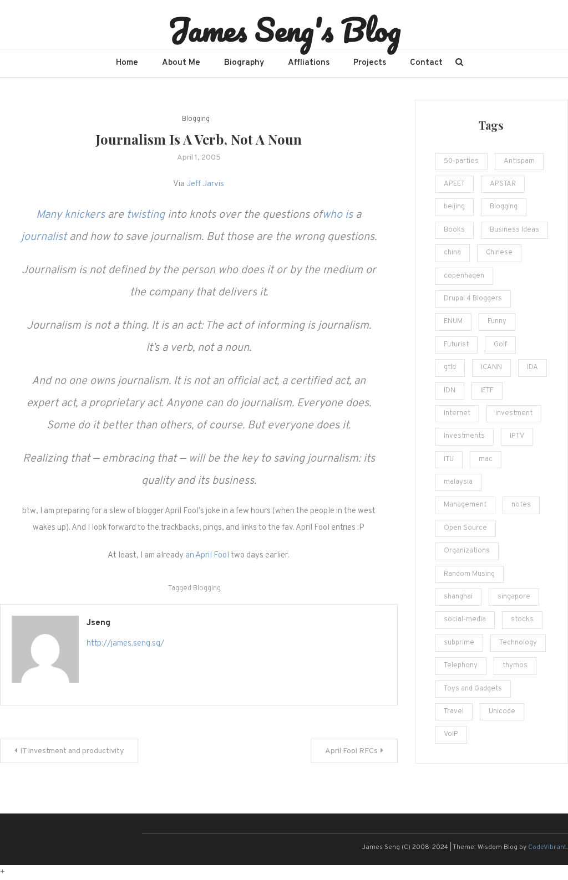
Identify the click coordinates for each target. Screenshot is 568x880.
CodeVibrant (547, 847)
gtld (450, 367)
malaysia (458, 482)
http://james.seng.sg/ (125, 643)
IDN (449, 390)
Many (49, 215)
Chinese (499, 252)
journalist (44, 237)
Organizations (467, 550)
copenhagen (464, 276)
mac (486, 459)
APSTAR (503, 184)
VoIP (451, 734)
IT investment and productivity (72, 751)
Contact (426, 63)
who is (337, 215)
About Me (181, 63)
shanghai (458, 596)
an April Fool (207, 555)
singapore (514, 596)
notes (521, 504)
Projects (369, 63)
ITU (449, 459)
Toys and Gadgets (473, 688)
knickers (84, 215)
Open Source (465, 528)
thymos (515, 665)
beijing (454, 206)
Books (454, 230)
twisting (145, 215)
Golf (500, 344)
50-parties (461, 161)
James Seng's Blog (284, 29)
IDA (532, 367)
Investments (464, 436)
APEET (454, 184)
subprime (459, 642)
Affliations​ (308, 63)
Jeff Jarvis (205, 184)
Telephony (461, 665)
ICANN (491, 367)
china (452, 252)
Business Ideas (514, 230)
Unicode (502, 711)
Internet (457, 413)
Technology (518, 642)
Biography (244, 63)
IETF (487, 390)
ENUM (453, 321)
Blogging (196, 119)
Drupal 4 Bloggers (473, 298)
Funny (497, 321)
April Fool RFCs (351, 751)
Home (127, 63)
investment (513, 413)
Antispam (519, 161)
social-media (465, 619)
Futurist (456, 344)
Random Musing (469, 574)
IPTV (517, 436)
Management (465, 504)
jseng (98, 623)
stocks (522, 619)
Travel (454, 711)
